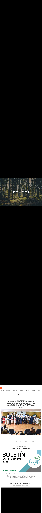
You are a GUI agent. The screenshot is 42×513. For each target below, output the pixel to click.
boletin (23, 477)
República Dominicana (26, 441)
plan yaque (22, 441)
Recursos (13, 477)
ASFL (20, 441)
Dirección (8, 476)
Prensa (12, 441)
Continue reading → (9, 439)
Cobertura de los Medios (30, 475)
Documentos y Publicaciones (13, 476)
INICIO (2, 390)
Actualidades (9, 441)
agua (18, 441)
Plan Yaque (23, 400)
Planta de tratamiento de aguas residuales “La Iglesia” (21, 484)
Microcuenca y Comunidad (20, 476)
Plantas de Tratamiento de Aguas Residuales (29, 476)
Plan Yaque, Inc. (21, 191)
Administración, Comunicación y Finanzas (16, 475)
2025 (19, 477)
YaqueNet (33, 390)
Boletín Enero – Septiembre (21, 448)
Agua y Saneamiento (24, 475)
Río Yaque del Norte (32, 441)
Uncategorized (15, 441)
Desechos (34, 475)
